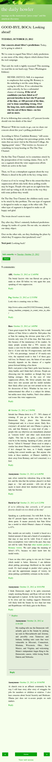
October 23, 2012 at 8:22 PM (32, 502)
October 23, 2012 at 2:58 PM (23, 410)
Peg (10, 297)
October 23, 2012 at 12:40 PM (26, 274)
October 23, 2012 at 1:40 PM (25, 326)
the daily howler (17, 9)
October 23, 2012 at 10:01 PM (32, 586)
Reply (10, 288)
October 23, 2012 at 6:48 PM (32, 474)
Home (26, 754)
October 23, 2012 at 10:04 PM (32, 682)
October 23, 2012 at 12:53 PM (24, 297)
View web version (26, 759)
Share (6, 259)
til (9, 410)
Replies (15, 615)
